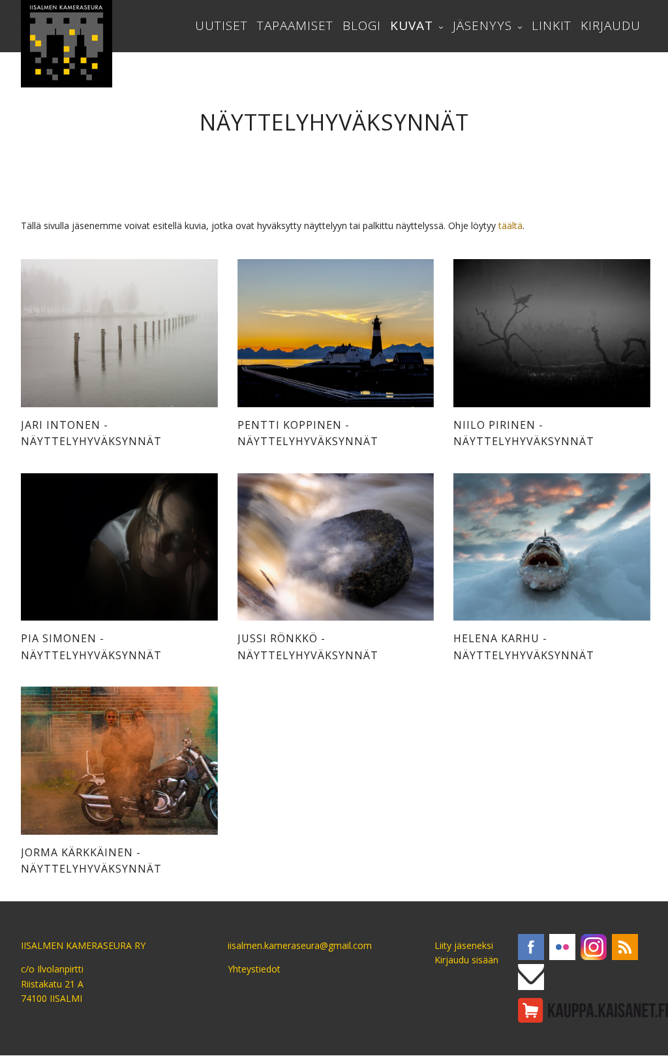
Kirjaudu (611, 25)
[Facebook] (531, 947)
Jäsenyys (482, 25)
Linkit (551, 25)
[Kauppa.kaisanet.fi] (593, 1010)
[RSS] (625, 947)
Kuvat (411, 25)
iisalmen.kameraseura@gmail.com (300, 945)
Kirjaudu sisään (466, 960)
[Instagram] (594, 947)
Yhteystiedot (254, 969)
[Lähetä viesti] (531, 977)
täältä (510, 225)
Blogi (361, 25)
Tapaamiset (295, 25)
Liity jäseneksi (463, 945)
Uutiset (221, 25)
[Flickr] (562, 947)
